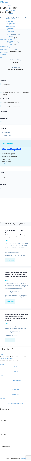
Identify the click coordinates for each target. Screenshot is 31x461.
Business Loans (9, 21)
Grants (1, 375)
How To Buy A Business (15, 401)
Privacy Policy (10, 358)
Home (9, 5)
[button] (15, 363)
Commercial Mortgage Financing (16, 403)
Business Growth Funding (11, 24)
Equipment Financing (10, 26)
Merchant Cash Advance (15, 406)
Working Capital (10, 28)
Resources (9, 29)
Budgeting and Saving (11, 32)
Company (2, 364)
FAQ (15, 369)
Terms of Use (3, 358)
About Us (15, 366)
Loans (1, 387)
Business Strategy (11, 38)
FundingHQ (6, 2)
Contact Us (15, 371)
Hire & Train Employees (10, 14)
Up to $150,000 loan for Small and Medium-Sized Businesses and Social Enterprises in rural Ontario (16, 274)
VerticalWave (23, 458)
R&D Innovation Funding (15, 380)
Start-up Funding (15, 378)
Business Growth (15, 389)
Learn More (10, 260)
